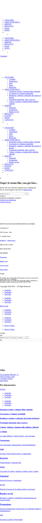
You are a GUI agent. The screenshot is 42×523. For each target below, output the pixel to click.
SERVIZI (7, 24)
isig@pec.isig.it (11, 240)
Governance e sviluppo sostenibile (21, 93)
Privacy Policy (4, 269)
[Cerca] (27, 194)
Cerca (2, 194)
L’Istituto (12, 79)
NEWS (7, 30)
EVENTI (7, 116)
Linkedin (7, 290)
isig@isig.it (3, 240)
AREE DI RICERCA (12, 22)
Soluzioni (12, 108)
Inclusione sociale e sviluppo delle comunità (24, 91)
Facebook (7, 292)
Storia (11, 85)
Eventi (6, 28)
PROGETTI (8, 26)
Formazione (13, 110)
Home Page (28, 190)
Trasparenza (13, 81)
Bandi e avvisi (14, 112)
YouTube (7, 294)
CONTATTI (8, 120)
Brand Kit (12, 87)
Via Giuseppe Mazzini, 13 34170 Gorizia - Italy (9, 376)
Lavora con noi (4, 265)
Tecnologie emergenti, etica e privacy (22, 100)
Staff (10, 83)
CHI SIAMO (9, 20)
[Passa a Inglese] (14, 34)
